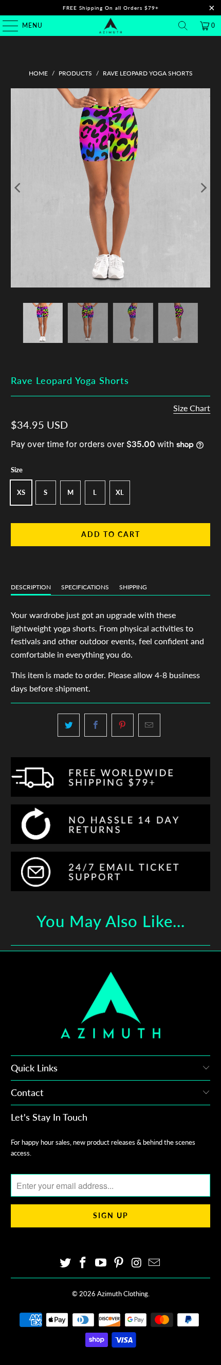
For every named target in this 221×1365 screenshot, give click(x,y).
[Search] (183, 25)
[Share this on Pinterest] (123, 725)
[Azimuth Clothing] (111, 25)
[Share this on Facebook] (95, 725)
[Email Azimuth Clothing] (154, 1263)
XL (120, 492)
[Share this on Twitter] (69, 725)
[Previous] (18, 188)
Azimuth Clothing (122, 1294)
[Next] (202, 188)
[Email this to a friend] (149, 725)
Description (31, 587)
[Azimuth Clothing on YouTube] (101, 1263)
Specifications (85, 587)
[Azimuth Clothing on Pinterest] (119, 1263)
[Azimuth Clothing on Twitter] (65, 1263)
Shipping (133, 587)
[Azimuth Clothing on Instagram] (136, 1263)
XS (21, 492)
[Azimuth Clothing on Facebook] (83, 1263)
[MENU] (5, 25)
